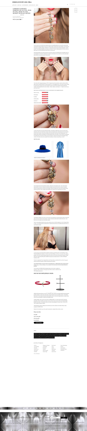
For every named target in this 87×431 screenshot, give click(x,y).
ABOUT (37, 5)
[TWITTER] (73, 4)
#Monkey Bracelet (63, 335)
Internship (55, 425)
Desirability (36, 320)
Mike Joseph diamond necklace (50, 261)
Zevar (53, 346)
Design (35, 314)
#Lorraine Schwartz (43, 335)
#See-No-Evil (36, 337)
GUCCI (35, 345)
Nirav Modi (36, 350)
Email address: (47, 417)
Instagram (35, 269)
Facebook (41, 269)
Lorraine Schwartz (21, 17)
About (46, 425)
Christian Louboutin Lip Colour (60, 149)
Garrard (61, 346)
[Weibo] (19, 19)
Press (52, 425)
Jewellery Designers (38, 343)
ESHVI (53, 347)
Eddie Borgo (54, 349)
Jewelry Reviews (17, 17)
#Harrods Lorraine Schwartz (64, 333)
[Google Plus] (15, 19)
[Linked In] (16, 19)
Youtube (46, 269)
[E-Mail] (20, 19)
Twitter (38, 269)
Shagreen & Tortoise (46, 345)
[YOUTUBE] (74, 4)
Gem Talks (19, 5)
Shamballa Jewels (63, 349)
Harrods (41, 85)
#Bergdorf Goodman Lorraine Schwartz (48, 333)
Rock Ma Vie (54, 351)
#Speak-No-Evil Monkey (43, 337)
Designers (14, 17)
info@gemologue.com (38, 270)
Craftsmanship (25, 5)
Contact (49, 425)
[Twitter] (13, 19)
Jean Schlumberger (63, 345)
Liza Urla (15, 16)
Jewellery (14, 5)
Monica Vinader (45, 350)
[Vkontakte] (17, 19)
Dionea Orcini (36, 349)
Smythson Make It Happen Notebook (42, 149)
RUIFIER (35, 351)
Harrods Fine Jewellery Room (54, 256)
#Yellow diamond (51, 337)
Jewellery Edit (32, 5)
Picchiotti (35, 347)
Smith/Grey (62, 350)
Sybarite (44, 349)
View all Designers (37, 353)
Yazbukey (53, 350)
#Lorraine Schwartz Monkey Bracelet (53, 335)
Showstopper (36, 318)
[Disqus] (43, 367)
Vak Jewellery (62, 347)
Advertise (58, 425)
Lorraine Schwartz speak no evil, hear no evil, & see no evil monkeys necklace (52, 255)
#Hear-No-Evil (36, 335)
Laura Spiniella (36, 346)
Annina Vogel (45, 351)
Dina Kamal (54, 345)
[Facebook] (22, 19)
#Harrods (57, 333)
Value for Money (36, 316)
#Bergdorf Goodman (37, 333)
